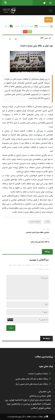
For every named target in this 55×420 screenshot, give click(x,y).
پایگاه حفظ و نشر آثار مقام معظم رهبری (32, 379)
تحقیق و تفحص (35, 221)
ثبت (11, 328)
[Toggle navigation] (50, 10)
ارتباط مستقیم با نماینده (38, 373)
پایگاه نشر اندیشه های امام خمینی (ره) (32, 384)
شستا (47, 221)
